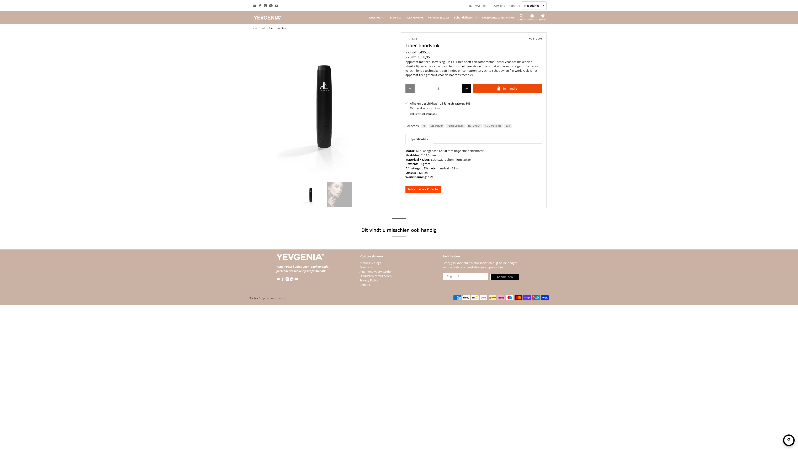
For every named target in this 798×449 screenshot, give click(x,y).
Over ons (499, 6)
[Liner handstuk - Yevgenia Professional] (324, 105)
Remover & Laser (438, 17)
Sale (508, 125)
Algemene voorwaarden (376, 272)
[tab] (419, 139)
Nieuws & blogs (370, 263)
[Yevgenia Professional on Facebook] (260, 5)
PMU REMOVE (414, 17)
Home (254, 28)
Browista (395, 17)
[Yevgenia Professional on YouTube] (276, 5)
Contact (514, 6)
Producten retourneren (376, 276)
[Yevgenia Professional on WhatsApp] (271, 5)
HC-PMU (411, 39)
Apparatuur (436, 125)
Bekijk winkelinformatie (423, 113)
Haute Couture (455, 125)
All (263, 28)
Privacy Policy (369, 280)
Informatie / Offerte (423, 189)
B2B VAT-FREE (478, 6)
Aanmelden (505, 277)
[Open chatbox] (789, 440)
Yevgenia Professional (271, 298)
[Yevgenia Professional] (267, 17)
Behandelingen (463, 17)
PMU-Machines (493, 125)
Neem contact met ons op (498, 17)
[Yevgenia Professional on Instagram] (265, 5)
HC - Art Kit (474, 125)
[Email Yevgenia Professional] (254, 5)
